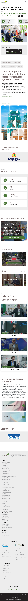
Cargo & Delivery (6, 495)
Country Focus (5, 524)
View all (23, 271)
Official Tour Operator (7, 511)
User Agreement (6, 554)
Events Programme (6, 467)
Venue (3, 503)
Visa (3, 529)
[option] (14, 157)
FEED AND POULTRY (6, 103)
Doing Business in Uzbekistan (9, 476)
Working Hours (5, 489)
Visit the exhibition (6, 506)
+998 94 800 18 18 (6, 574)
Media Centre (5, 512)
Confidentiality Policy (7, 556)
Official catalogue (6, 479)
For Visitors (5, 500)
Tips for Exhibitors (6, 497)
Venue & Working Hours (7, 470)
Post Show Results (6, 478)
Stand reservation (6, 490)
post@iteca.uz (5, 578)
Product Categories (6, 463)
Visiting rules (5, 509)
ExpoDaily (4, 471)
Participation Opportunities (8, 487)
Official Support (5, 468)
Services (4, 522)
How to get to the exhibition (8, 508)
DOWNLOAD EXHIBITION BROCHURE (10, 99)
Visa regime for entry (7, 486)
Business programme (7, 474)
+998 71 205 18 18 (6, 572)
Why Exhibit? (5, 482)
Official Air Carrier (6, 498)
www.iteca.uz (5, 580)
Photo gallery (5, 514)
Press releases (5, 517)
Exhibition (4, 460)
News (3, 519)
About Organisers (6, 535)
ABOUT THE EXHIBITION (7, 96)
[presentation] (13, 40)
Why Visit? (4, 501)
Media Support (5, 473)
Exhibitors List (5, 465)
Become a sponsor (14, 237)
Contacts (4, 534)
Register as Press (6, 520)
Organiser (4, 530)
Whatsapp (4, 576)
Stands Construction (6, 493)
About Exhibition (6, 462)
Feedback (4, 532)
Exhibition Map (5, 537)
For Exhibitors (5, 481)
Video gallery (5, 516)
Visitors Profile (5, 484)
